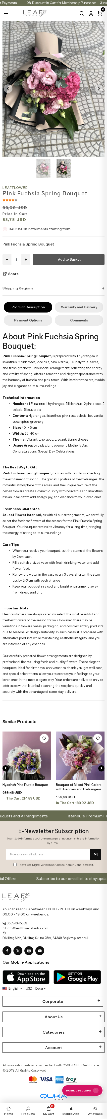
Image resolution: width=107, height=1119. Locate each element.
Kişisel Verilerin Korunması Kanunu (54, 865)
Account (53, 1047)
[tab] (28, 307)
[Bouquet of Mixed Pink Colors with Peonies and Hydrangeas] (80, 756)
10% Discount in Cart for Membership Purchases (60, 3)
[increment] (25, 259)
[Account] (91, 13)
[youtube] (40, 951)
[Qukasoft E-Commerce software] (53, 1097)
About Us (54, 1016)
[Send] (95, 854)
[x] (18, 951)
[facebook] (7, 951)
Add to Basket (69, 259)
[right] (101, 768)
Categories (54, 1032)
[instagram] (29, 951)
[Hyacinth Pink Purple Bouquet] (26, 756)
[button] (6, 13)
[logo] (35, 13)
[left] (5, 768)
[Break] (81, 13)
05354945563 (16, 923)
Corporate (52, 1001)
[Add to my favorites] (44, 738)
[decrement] (6, 259)
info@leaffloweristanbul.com (27, 928)
